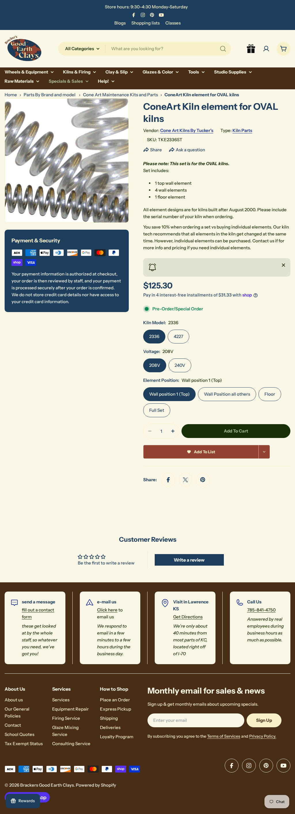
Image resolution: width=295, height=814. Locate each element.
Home (11, 94)
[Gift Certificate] (251, 48)
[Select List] (264, 452)
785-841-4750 (261, 610)
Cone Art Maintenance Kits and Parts (120, 94)
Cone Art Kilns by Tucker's (186, 130)
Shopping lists (145, 23)
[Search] (223, 48)
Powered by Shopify (96, 785)
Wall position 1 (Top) (169, 394)
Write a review (189, 560)
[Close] (283, 265)
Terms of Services (223, 736)
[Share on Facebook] (168, 480)
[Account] (266, 48)
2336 (154, 336)
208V (154, 365)
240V (180, 365)
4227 (178, 336)
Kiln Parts (242, 130)
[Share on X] (185, 480)
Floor (269, 394)
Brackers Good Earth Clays (47, 785)
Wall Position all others (227, 394)
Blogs (120, 23)
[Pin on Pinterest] (203, 480)
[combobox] (144, 49)
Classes (173, 23)
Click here (107, 610)
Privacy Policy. (262, 736)
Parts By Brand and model (50, 94)
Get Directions (188, 617)
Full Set (156, 410)
